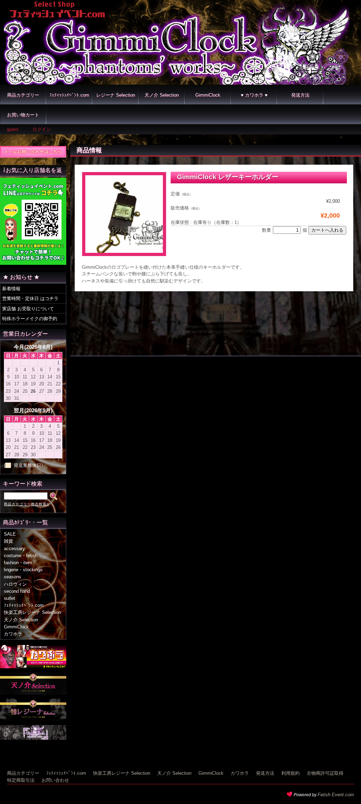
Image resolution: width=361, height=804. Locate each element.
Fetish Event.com (336, 794)
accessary (14, 548)
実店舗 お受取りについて (28, 308)
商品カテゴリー (23, 95)
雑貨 (8, 541)
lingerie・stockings (23, 569)
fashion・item (18, 562)
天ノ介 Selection (162, 95)
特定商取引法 (21, 780)
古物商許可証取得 (325, 773)
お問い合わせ (55, 780)
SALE (10, 534)
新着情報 (11, 288)
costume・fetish (20, 555)
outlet (9, 598)
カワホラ (13, 633)
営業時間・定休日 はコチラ (30, 298)
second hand (17, 591)
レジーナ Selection (115, 95)
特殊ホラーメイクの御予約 (29, 318)
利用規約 (290, 773)
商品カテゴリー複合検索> (26, 504)
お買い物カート (23, 114)
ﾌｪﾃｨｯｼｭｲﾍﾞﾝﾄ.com (69, 95)
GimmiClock (207, 95)
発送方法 (300, 95)
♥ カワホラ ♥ (254, 95)
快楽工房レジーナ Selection (32, 612)
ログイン (41, 129)
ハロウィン (15, 584)
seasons (12, 576)
